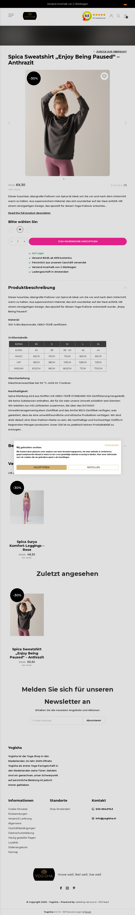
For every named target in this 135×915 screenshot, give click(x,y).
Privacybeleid (112, 445)
